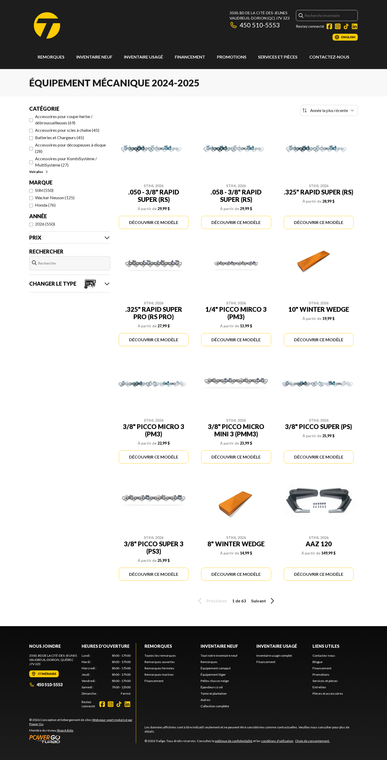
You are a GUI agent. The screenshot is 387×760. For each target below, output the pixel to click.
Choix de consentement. (312, 741)
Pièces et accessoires (327, 693)
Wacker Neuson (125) (55, 197)
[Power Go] (82, 739)
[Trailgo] (47, 25)
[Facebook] (329, 26)
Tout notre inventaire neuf (219, 655)
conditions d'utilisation (277, 741)
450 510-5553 (260, 25)
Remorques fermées (159, 668)
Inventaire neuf (94, 56)
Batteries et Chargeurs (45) (59, 137)
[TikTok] (346, 26)
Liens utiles (325, 646)
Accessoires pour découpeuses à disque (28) (70, 148)
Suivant (258, 600)
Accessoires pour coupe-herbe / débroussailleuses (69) (63, 119)
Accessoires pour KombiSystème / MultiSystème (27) (66, 161)
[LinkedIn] (354, 26)
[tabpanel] (106, 675)
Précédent (216, 600)
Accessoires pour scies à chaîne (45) (67, 130)
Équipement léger (213, 674)
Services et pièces (277, 56)
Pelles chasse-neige (215, 681)
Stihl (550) (44, 190)
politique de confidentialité (233, 741)
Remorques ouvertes (160, 662)
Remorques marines (159, 674)
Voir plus (36, 172)
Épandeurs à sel (212, 687)
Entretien (319, 687)
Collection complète (215, 706)
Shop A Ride (65, 730)
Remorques (51, 56)
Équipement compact (216, 668)
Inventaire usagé (143, 56)
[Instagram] (338, 26)
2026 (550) (45, 223)
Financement (190, 56)
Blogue (317, 662)
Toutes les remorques (160, 655)
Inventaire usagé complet (274, 655)
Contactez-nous (329, 56)
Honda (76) (45, 204)
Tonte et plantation (214, 693)
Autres (205, 700)
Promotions (231, 56)
